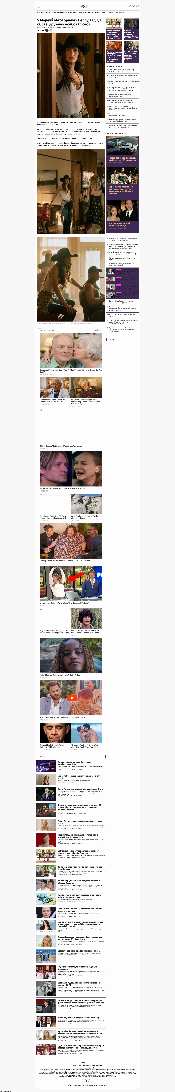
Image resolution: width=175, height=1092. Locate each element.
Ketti (69, 769)
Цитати (116, 12)
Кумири (110, 12)
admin (68, 813)
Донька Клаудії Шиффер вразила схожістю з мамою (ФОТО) (79, 984)
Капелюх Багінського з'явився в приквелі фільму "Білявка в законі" (131, 34)
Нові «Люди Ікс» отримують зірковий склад (78, 1018)
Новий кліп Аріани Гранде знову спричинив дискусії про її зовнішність (78, 836)
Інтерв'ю (122, 12)
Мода (70, 12)
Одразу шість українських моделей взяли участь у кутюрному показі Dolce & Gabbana (121, 190)
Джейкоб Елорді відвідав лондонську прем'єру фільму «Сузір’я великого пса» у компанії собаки (81, 1001)
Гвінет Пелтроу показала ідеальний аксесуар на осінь (80, 822)
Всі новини (40, 12)
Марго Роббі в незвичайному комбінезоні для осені (79, 777)
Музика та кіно (62, 12)
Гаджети (75, 12)
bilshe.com (85, 1065)
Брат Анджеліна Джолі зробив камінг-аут (119, 224)
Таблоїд (81, 769)
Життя (104, 12)
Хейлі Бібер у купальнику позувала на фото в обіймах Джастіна (79, 882)
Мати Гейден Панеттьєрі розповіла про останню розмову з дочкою (80, 910)
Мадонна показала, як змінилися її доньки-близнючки (78, 968)
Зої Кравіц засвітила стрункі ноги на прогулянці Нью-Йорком (80, 868)
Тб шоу (53, 12)
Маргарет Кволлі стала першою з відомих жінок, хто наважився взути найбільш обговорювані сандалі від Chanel (80, 924)
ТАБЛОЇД (47, 12)
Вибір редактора (114, 133)
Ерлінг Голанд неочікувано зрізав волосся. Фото (80, 789)
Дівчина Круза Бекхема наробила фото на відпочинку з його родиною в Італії (127, 286)
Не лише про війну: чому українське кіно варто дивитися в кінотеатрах (79, 896)
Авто (89, 12)
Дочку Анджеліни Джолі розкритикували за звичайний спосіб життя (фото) (127, 271)
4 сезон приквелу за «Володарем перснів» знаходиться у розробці (131, 55)
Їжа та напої (96, 12)
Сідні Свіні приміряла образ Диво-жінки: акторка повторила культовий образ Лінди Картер (81, 1047)
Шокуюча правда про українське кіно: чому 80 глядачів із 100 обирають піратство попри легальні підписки (79, 807)
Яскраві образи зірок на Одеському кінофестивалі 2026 (74, 763)
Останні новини (114, 66)
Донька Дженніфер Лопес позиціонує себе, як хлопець (125, 279)
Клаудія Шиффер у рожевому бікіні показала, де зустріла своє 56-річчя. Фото (80, 938)
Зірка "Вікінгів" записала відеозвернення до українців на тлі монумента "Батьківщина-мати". (80, 1032)
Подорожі (82, 12)
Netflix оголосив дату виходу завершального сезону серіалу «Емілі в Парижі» (79, 852)
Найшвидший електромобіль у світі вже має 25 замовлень (122, 159)
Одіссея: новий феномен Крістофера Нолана (79, 951)
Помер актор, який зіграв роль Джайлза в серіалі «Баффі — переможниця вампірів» (114, 56)
